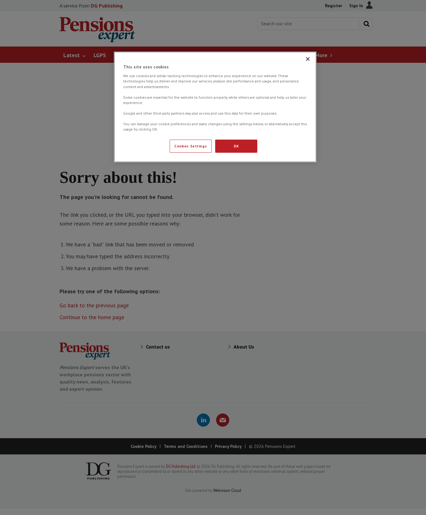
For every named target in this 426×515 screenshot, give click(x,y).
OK (236, 146)
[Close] (308, 59)
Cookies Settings (190, 146)
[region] (215, 107)
